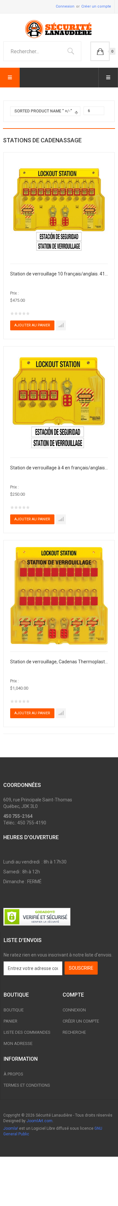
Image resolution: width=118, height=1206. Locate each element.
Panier (10, 1021)
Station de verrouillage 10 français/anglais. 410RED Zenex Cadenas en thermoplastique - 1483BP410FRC (59, 273)
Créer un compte (96, 6)
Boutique (14, 1009)
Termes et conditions (27, 1085)
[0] (100, 51)
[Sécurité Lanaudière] (59, 29)
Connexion (65, 6)
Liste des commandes (27, 1032)
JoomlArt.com (39, 1121)
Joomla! (10, 1128)
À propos (13, 1074)
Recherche (74, 1032)
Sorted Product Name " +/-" (43, 111)
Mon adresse (18, 1043)
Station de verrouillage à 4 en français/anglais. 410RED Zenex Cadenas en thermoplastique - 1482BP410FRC (59, 467)
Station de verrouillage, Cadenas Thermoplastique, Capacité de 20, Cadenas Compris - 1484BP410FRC (59, 661)
